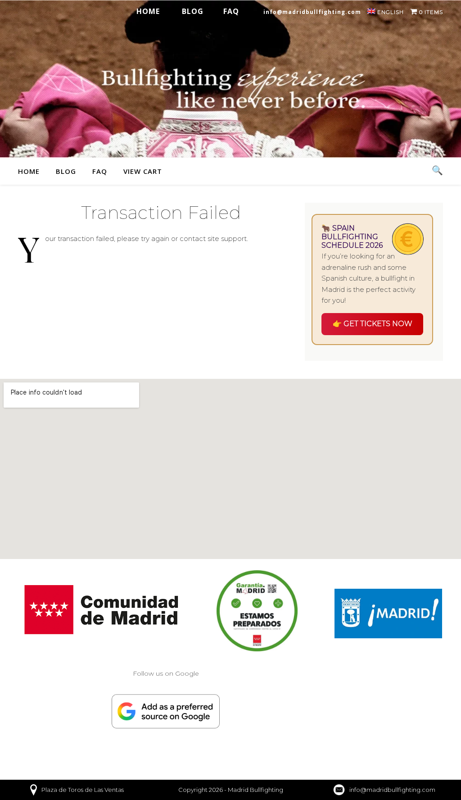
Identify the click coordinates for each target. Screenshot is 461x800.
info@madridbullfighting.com (312, 12)
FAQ (231, 11)
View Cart (142, 171)
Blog (192, 11)
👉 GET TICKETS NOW (372, 323)
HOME (148, 11)
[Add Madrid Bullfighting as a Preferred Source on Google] (166, 711)
